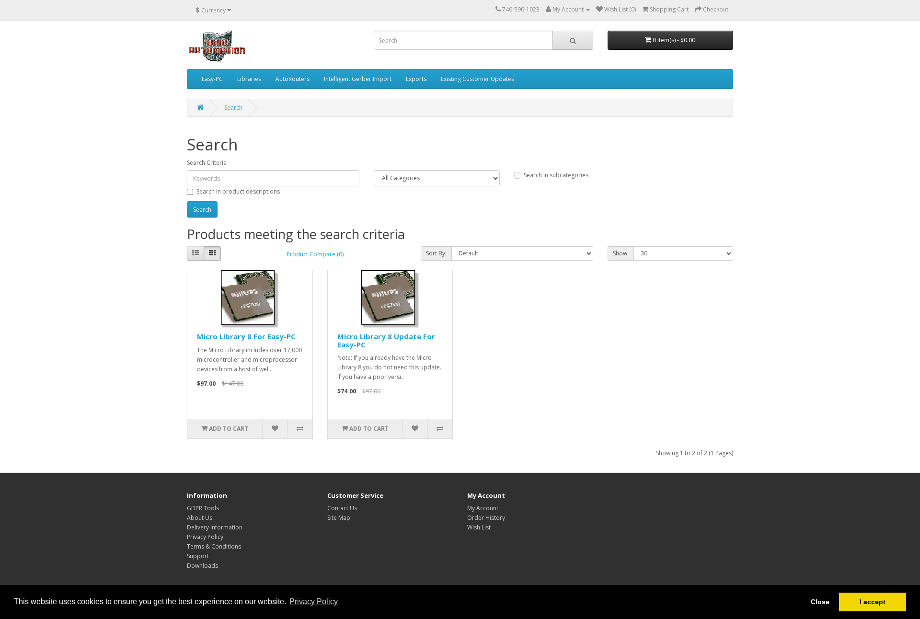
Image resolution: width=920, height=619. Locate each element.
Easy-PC (212, 79)
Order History (486, 518)
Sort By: (436, 253)
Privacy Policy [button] (313, 601)
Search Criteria (207, 163)
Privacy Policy (205, 537)
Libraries (249, 79)
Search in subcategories (556, 175)
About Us (199, 518)
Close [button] (820, 602)
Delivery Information (214, 527)
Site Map (338, 518)
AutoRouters (293, 79)
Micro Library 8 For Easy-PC (246, 336)
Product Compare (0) (315, 254)
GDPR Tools (203, 508)
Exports (416, 79)
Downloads (202, 566)
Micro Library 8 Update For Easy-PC (386, 340)
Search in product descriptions (238, 191)
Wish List (479, 527)
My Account (482, 508)
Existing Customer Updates (477, 79)
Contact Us (342, 508)
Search (233, 107)
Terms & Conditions (214, 546)
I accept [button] (873, 602)
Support (198, 556)
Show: (621, 253)
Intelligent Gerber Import (357, 79)
